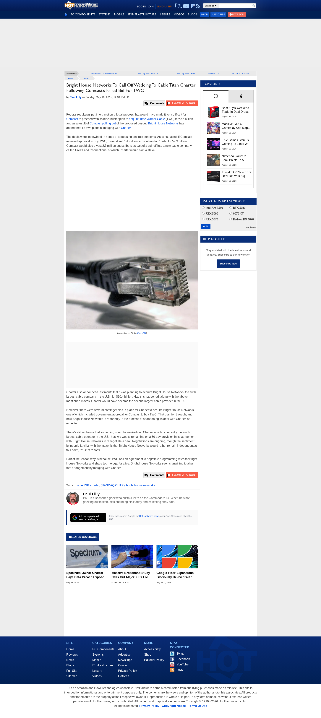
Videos (97, 676)
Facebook (183, 659)
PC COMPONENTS (83, 14)
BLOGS (192, 14)
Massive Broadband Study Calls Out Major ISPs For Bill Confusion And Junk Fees (130, 575)
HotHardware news (149, 516)
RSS (180, 669)
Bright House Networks (163, 123)
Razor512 (141, 333)
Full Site (71, 670)
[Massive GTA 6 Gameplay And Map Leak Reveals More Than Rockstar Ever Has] (213, 128)
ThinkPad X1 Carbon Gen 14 (104, 73)
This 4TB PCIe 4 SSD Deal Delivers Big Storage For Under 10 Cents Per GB (236, 174)
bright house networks (140, 485)
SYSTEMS (104, 14)
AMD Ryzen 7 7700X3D (148, 73)
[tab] (215, 96)
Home (70, 649)
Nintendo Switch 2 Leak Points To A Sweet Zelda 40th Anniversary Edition (235, 158)
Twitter (181, 653)
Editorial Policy (154, 660)
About (122, 649)
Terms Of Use (197, 705)
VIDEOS (179, 14)
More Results (250, 227)
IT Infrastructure (102, 665)
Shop (204, 14)
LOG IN (141, 6)
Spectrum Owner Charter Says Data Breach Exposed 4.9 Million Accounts (86, 575)
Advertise (124, 654)
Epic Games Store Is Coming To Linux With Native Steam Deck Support (236, 142)
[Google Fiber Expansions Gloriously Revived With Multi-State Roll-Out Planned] (177, 556)
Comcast (72, 119)
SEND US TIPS (164, 6)
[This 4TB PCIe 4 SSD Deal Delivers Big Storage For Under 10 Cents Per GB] (213, 176)
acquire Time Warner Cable (147, 119)
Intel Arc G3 (213, 73)
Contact (123, 665)
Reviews (72, 654)
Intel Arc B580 (214, 207)
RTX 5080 (238, 207)
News (86, 78)
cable (79, 485)
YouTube (183, 664)
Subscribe (218, 14)
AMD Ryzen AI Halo (186, 73)
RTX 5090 (211, 213)
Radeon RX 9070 (243, 219)
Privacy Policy (127, 670)
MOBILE (119, 14)
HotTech (123, 676)
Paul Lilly (91, 494)
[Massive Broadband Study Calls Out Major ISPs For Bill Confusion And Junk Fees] (132, 556)
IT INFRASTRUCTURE (142, 14)
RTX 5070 (211, 219)
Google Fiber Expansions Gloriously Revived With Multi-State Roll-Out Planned (175, 575)
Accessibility (152, 649)
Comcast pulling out (103, 123)
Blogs (70, 665)
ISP (86, 485)
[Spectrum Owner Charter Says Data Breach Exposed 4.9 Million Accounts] (87, 556)
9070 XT (238, 213)
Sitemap (71, 676)
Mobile (96, 660)
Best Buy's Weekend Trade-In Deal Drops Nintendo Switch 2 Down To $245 (235, 110)
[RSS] (198, 6)
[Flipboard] (193, 6)
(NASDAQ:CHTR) (113, 485)
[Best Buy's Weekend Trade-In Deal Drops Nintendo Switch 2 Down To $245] (213, 112)
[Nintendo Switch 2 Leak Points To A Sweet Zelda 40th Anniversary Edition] (213, 160)
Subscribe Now (228, 263)
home (71, 78)
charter (94, 485)
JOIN (151, 6)
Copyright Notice (174, 705)
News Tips (125, 660)
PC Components (103, 649)
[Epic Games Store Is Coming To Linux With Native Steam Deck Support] (213, 144)
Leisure (97, 670)
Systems (98, 654)
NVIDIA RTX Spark (240, 73)
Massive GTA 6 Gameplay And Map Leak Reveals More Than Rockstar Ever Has (235, 126)
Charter (126, 127)
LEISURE (165, 14)
